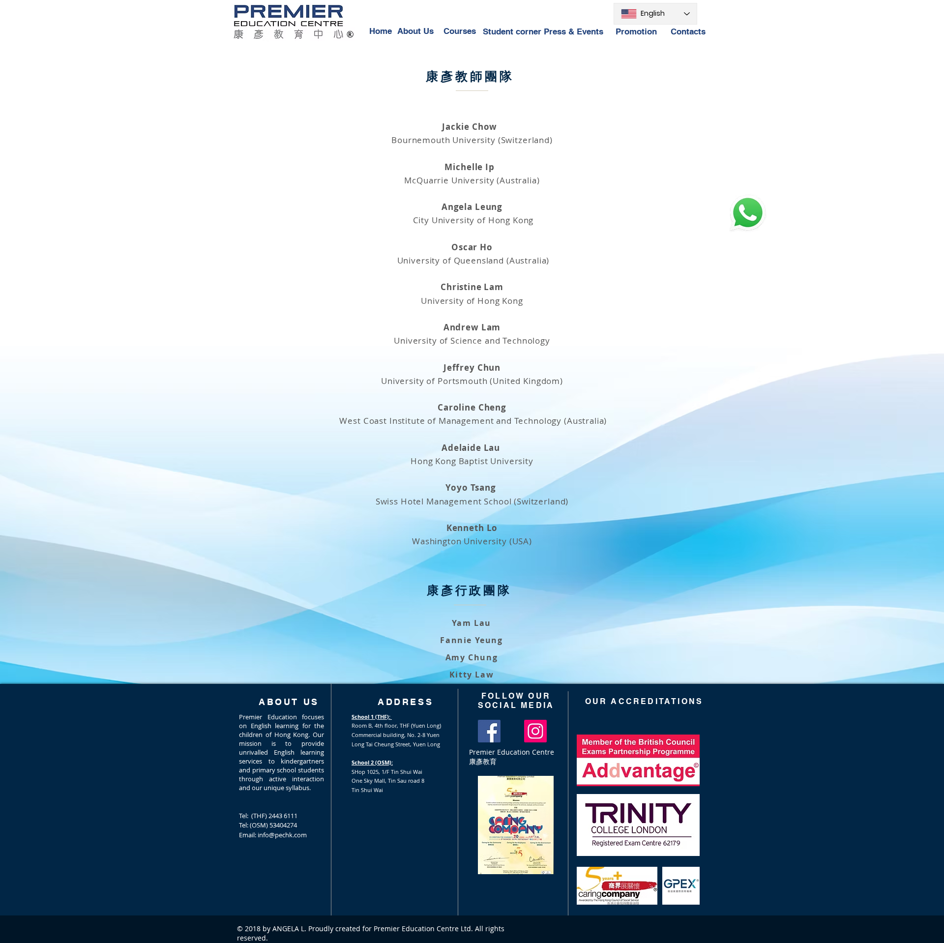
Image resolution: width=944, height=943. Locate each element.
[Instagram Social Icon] (535, 731)
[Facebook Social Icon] (489, 731)
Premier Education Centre (511, 752)
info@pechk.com (282, 834)
